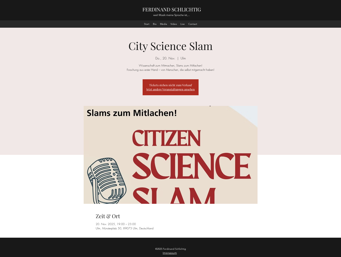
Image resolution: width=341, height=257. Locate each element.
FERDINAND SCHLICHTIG (171, 9)
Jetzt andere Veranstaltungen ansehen (170, 89)
